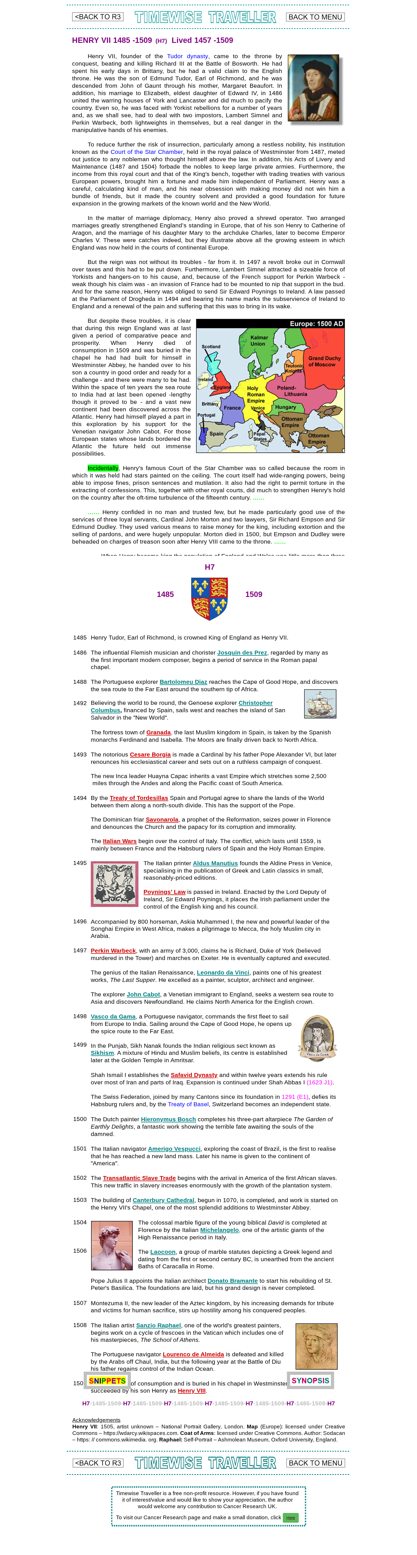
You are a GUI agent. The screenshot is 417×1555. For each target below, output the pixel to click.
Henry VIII (192, 1390)
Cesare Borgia (150, 754)
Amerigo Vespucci (174, 1148)
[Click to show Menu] (315, 17)
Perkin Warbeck (113, 950)
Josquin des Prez (242, 652)
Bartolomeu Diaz (183, 681)
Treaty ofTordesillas (139, 798)
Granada (158, 732)
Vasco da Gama (113, 1016)
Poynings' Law (165, 891)
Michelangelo (219, 1230)
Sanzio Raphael (158, 1325)
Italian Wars (120, 841)
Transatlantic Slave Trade (139, 1178)
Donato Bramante (233, 1280)
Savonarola (162, 819)
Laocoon (163, 1251)
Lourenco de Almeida (193, 1354)
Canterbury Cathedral (163, 1200)
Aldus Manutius (215, 863)
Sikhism (102, 1052)
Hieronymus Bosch (168, 1119)
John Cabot (143, 994)
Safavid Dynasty (194, 1075)
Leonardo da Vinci (223, 972)
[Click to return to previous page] (98, 16)
